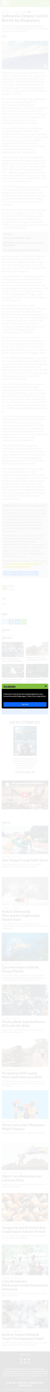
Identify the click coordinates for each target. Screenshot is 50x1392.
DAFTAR (25, 704)
